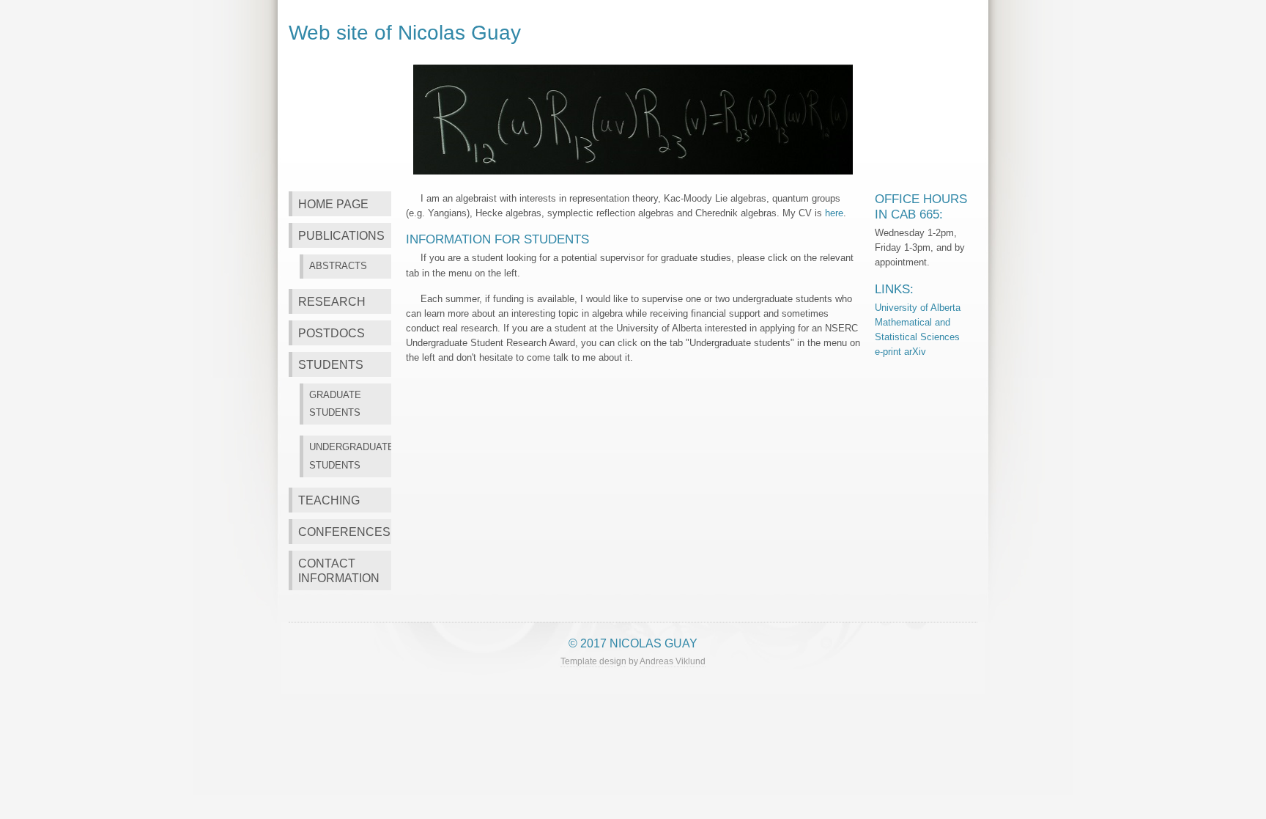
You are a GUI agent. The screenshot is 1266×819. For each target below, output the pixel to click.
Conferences (344, 531)
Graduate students (335, 403)
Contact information (339, 570)
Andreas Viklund (673, 661)
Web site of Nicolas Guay (405, 32)
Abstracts (338, 265)
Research (332, 301)
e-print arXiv (900, 351)
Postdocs (331, 332)
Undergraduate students (350, 455)
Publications (341, 235)
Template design (593, 661)
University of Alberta (917, 307)
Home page (333, 203)
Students (330, 364)
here (834, 212)
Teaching (329, 500)
